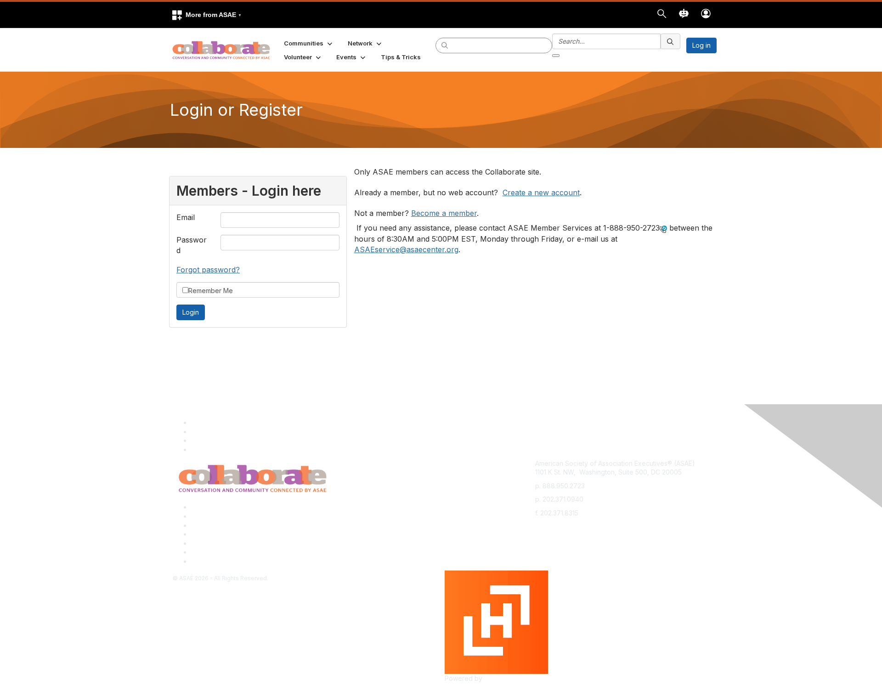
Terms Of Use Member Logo (234, 552)
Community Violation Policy (231, 534)
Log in (701, 45)
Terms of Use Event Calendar (235, 543)
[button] (206, 15)
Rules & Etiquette (216, 561)
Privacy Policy (212, 516)
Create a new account (541, 192)
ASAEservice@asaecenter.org (406, 249)
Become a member (444, 213)
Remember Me (210, 290)
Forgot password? (208, 269)
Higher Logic (503, 678)
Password (191, 244)
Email (185, 217)
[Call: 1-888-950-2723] (663, 228)
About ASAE (209, 507)
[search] (445, 45)
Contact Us (207, 525)
